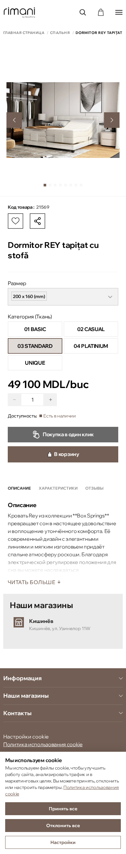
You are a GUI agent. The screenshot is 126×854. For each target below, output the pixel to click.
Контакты (17, 713)
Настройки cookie (26, 736)
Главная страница (23, 33)
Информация (22, 678)
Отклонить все (63, 825)
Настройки (63, 842)
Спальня (60, 33)
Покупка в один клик (68, 434)
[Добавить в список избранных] (15, 221)
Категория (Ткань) (30, 316)
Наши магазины (26, 695)
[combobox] (63, 296)
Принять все (63, 809)
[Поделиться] (37, 221)
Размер (17, 283)
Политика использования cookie (43, 744)
